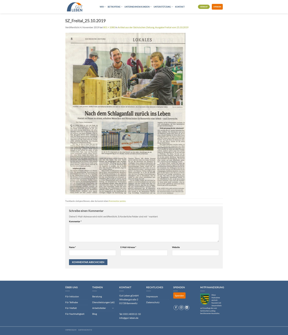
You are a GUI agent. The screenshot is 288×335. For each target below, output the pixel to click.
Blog (94, 313)
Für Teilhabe (71, 302)
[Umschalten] (113, 308)
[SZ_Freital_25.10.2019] (125, 113)
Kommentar (75, 221)
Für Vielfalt (71, 307)
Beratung (97, 296)
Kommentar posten (117, 201)
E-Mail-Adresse (128, 247)
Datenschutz (152, 302)
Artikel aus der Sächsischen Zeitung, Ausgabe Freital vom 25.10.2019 (153, 27)
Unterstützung (162, 7)
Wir (102, 7)
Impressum (152, 296)
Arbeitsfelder (99, 307)
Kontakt (180, 7)
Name (72, 247)
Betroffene (114, 7)
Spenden (217, 7)
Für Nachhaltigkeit (74, 313)
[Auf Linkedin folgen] (186, 307)
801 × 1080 (109, 27)
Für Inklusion (72, 296)
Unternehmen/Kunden (137, 7)
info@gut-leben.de (128, 317)
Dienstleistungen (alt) (103, 302)
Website (176, 247)
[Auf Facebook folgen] (176, 307)
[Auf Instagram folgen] (181, 307)
